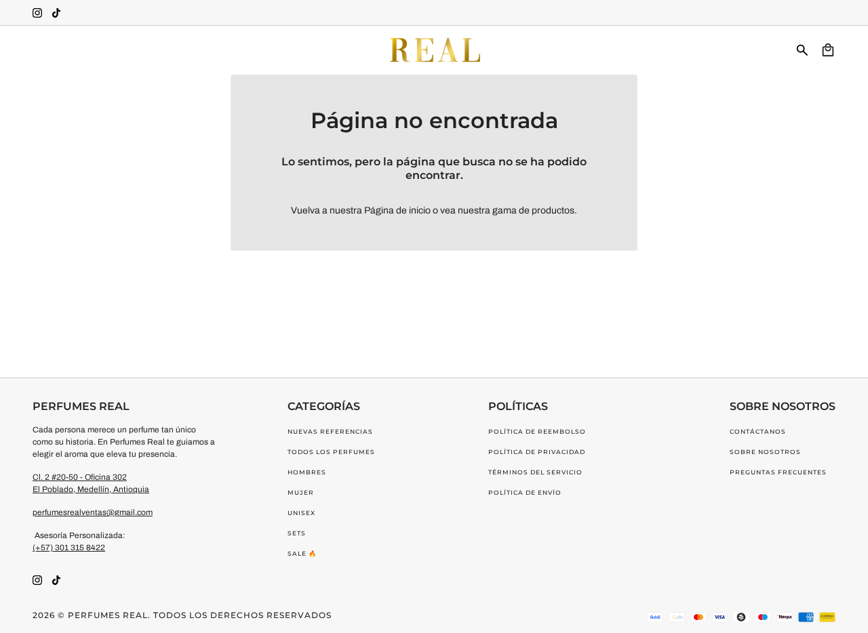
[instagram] (37, 12)
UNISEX (301, 512)
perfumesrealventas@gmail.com (93, 512)
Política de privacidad (536, 451)
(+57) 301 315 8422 (69, 547)
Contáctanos (758, 431)
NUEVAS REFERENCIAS (330, 431)
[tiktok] (56, 12)
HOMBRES (307, 472)
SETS (297, 533)
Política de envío (524, 492)
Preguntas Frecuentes (778, 472)
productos (553, 210)
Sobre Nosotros (765, 451)
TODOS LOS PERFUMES (331, 451)
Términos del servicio (535, 472)
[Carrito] (828, 50)
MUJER (301, 492)
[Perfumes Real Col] (434, 50)
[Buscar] (802, 50)
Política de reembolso (537, 431)
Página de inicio (397, 210)
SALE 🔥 (302, 553)
